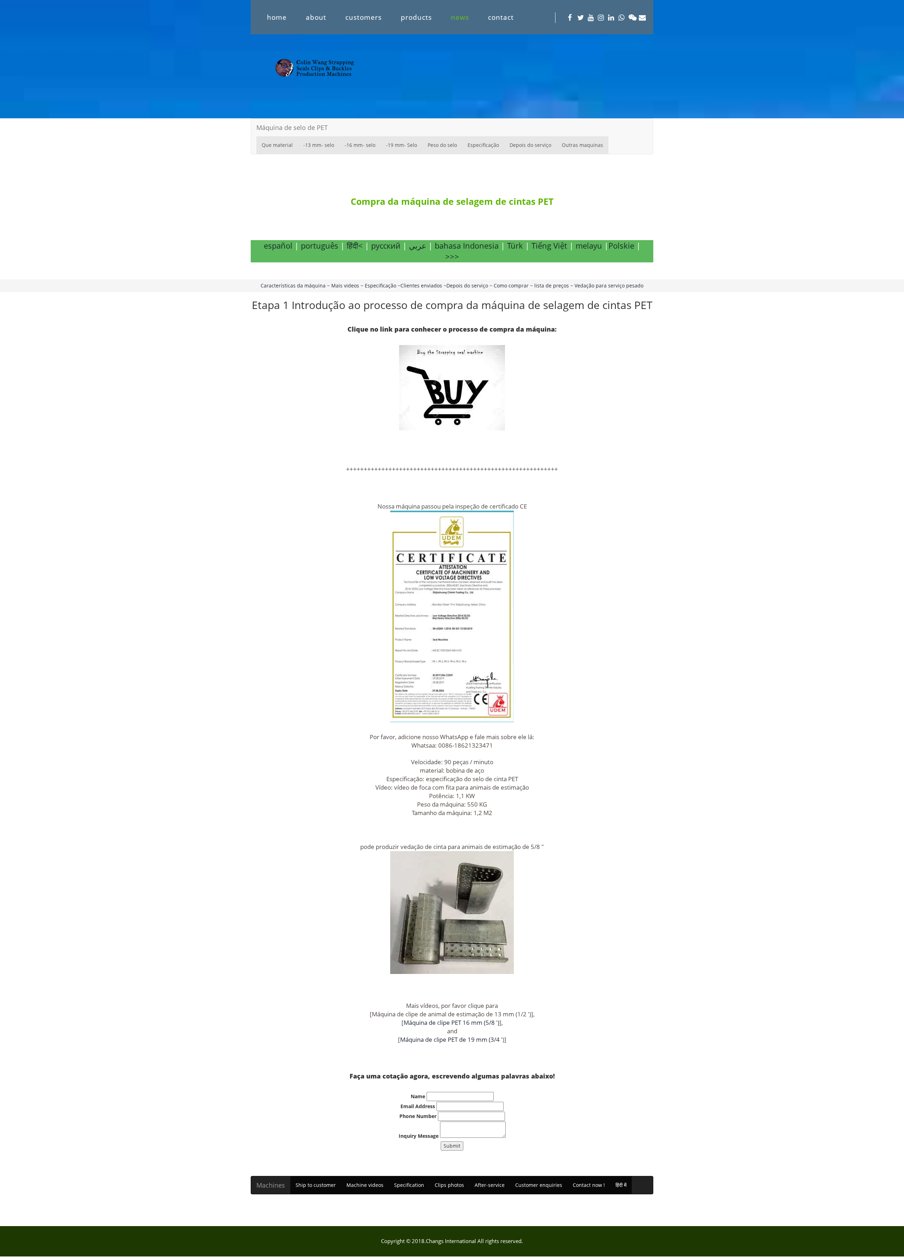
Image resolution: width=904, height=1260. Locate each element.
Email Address (417, 1106)
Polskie (621, 245)
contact (501, 17)
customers (363, 17)
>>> (452, 256)
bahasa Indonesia (467, 245)
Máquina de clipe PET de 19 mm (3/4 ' (451, 1039)
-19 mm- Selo (401, 145)
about (316, 17)
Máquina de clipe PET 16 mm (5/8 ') (451, 1022)
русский (386, 245)
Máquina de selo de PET (292, 127)
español (278, 245)
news (460, 17)
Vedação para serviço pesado (609, 285)
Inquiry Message (419, 1136)
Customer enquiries (538, 1185)
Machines (270, 1185)
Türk (515, 245)
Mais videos (345, 285)
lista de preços (551, 285)
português (319, 245)
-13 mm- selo (318, 145)
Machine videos (364, 1185)
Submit (452, 1145)
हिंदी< (355, 245)
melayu (587, 245)
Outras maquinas (582, 145)
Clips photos (449, 1185)
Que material (277, 145)
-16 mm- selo (360, 145)
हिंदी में (620, 1185)
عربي (417, 245)
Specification (409, 1185)
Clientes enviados (422, 285)
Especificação (483, 145)
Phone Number (417, 1116)
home (277, 17)
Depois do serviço (530, 145)
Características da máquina (293, 285)
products (416, 17)
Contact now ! (589, 1185)
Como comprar (511, 285)
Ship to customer (316, 1185)
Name (418, 1096)
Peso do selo (442, 145)
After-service (490, 1185)
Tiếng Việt (549, 245)
